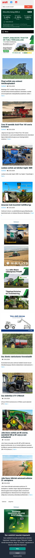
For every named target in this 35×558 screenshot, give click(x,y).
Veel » (3, 96)
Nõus (17, 548)
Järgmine (11, 501)
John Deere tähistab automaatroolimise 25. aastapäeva (16, 479)
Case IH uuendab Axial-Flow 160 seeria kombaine (16, 125)
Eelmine (4, 501)
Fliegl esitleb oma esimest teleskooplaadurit (11, 82)
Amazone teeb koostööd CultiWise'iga (16, 205)
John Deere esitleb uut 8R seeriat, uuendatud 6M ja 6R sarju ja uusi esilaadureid (14, 435)
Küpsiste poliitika (17, 556)
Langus (18, 553)
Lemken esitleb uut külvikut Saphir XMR (16, 168)
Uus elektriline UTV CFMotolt (12, 396)
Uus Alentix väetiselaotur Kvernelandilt (16, 357)
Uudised (3, 86)
